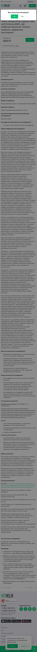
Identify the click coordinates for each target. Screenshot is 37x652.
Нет (22, 16)
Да (14, 16)
